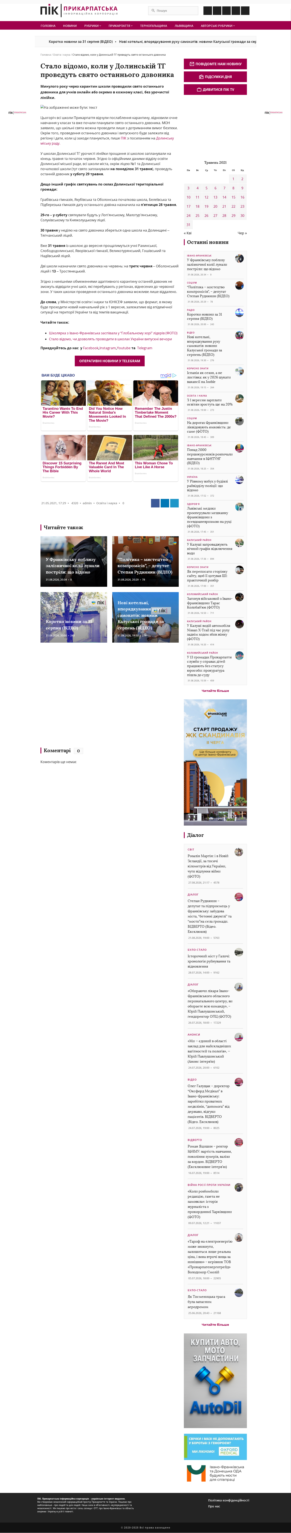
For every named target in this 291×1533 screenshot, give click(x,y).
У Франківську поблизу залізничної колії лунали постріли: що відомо (72, 566)
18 (197, 206)
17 (188, 206)
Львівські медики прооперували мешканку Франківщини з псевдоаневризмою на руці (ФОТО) (209, 517)
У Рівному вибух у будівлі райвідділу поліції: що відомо (207, 485)
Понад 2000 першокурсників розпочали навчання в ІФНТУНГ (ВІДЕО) (210, 456)
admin (87, 503)
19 (206, 206)
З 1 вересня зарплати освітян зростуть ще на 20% (210, 402)
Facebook (90, 348)
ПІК (123, 138)
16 (242, 197)
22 (233, 206)
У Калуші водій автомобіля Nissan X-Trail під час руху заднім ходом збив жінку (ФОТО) (208, 632)
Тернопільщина (153, 26)
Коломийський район (202, 594)
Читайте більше (215, 690)
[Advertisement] (102, 697)
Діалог (195, 835)
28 (224, 215)
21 (224, 206)
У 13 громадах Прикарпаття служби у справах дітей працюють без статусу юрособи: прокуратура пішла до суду (209, 666)
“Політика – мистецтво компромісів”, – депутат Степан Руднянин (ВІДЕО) (145, 566)
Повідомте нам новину (219, 64)
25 (197, 215)
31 (188, 224)
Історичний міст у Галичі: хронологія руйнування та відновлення (209, 961)
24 (188, 215)
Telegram (144, 348)
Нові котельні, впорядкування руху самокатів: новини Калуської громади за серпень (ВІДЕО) (166, 41)
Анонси (194, 1034)
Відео (191, 332)
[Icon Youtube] (245, 10)
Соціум (192, 282)
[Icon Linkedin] (226, 10)
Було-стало (197, 950)
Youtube (124, 348)
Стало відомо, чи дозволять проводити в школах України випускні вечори (110, 339)
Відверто (195, 1140)
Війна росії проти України (209, 1185)
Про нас (214, 1506)
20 (215, 206)
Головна (48, 26)
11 (197, 197)
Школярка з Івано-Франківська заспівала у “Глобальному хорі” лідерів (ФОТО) (113, 333)
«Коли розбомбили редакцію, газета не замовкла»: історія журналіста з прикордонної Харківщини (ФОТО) (210, 1204)
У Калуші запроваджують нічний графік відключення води (209, 548)
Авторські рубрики (217, 26)
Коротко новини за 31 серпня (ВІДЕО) (48, 41)
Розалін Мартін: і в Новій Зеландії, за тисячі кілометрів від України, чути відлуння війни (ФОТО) (208, 866)
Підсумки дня (218, 76)
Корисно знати (198, 368)
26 (206, 215)
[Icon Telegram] (236, 10)
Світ (191, 849)
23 (242, 206)
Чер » (242, 233)
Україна (192, 476)
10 (188, 197)
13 (215, 197)
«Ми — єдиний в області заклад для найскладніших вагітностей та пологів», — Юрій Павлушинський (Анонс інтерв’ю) (209, 1051)
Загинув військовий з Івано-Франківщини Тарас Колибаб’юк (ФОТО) (210, 603)
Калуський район (199, 540)
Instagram (107, 348)
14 (224, 197)
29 (233, 215)
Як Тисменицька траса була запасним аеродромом (206, 1302)
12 (206, 197)
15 (233, 197)
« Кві (188, 233)
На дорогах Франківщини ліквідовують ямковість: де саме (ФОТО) (209, 427)
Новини (70, 26)
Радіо (191, 310)
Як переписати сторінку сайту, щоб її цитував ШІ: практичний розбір (207, 575)
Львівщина (184, 26)
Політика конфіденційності (228, 1500)
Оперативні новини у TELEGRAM (109, 361)
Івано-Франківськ (199, 255)
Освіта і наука (61, 55)
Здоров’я (193, 504)
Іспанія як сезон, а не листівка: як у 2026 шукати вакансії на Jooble (209, 377)
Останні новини (208, 242)
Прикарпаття (120, 26)
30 (242, 215)
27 (215, 215)
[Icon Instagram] (217, 10)
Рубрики (91, 26)
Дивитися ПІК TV (218, 89)
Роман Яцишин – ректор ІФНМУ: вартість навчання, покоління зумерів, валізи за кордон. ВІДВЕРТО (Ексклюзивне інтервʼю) (210, 1156)
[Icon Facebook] (207, 10)
